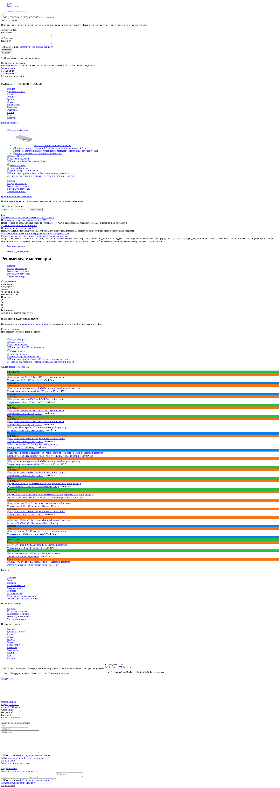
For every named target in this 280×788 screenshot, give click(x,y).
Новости (11, 117)
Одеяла (20, 342)
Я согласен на (28, 47)
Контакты (12, 107)
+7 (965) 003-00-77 (10, 704)
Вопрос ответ (13, 104)
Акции (10, 112)
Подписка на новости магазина (16, 196)
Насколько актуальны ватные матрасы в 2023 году (26, 220)
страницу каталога (35, 324)
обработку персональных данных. (35, 47)
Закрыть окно (8, 68)
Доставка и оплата (16, 91)
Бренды (11, 99)
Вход (9, 3)
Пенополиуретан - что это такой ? (18, 228)
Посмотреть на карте (58, 673)
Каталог (11, 94)
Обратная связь (8, 702)
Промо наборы (31, 356)
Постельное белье (36, 347)
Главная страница (10, 329)
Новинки (11, 181)
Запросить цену (27, 783)
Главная (11, 89)
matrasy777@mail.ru (121, 667)
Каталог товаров (9, 122)
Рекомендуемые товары (18, 189)
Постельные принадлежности (54, 359)
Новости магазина (13, 206)
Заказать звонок (46, 17)
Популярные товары (17, 183)
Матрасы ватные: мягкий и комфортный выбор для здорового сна (34, 236)
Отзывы (11, 96)
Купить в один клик (33, 758)
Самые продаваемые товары (15, 367)
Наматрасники (17, 351)
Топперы (22, 354)
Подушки (23, 344)
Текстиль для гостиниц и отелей (58, 362)
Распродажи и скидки (18, 186)
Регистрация (13, 6)
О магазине (12, 110)
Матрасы (22, 339)
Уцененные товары (16, 191)
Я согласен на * (28, 755)
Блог (9, 115)
